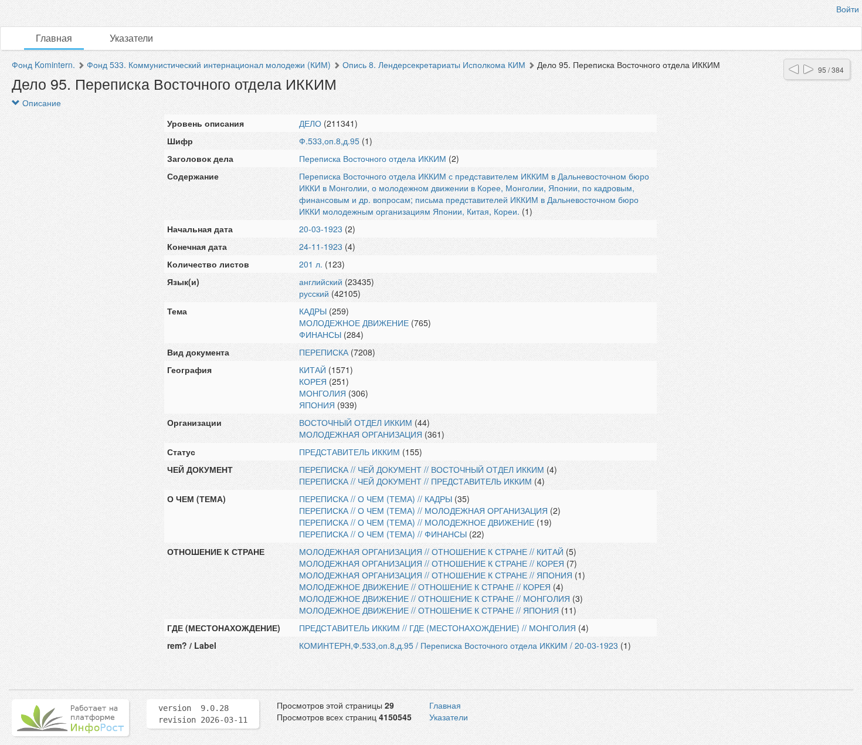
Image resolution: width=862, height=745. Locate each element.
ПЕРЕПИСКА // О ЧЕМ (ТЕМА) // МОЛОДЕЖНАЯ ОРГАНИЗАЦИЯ (423, 510)
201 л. (311, 264)
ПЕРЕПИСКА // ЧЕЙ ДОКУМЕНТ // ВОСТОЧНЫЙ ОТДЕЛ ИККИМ (421, 469)
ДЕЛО (310, 123)
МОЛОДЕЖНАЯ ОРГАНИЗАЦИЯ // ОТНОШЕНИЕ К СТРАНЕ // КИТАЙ (431, 551)
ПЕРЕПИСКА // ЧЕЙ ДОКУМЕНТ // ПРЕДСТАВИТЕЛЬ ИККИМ (415, 481)
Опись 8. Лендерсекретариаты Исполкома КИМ (433, 64)
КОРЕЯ (313, 381)
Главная (54, 38)
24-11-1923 (320, 246)
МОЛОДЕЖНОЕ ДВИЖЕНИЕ (354, 323)
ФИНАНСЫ (320, 334)
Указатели (131, 38)
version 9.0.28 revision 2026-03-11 (202, 713)
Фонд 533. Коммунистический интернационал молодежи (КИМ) (209, 64)
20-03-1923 (320, 229)
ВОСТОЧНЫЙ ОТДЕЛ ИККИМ (355, 422)
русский (314, 293)
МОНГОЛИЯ (322, 393)
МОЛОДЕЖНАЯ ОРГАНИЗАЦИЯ (360, 434)
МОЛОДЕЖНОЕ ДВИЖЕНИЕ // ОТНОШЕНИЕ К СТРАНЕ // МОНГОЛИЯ (434, 598)
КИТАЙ (312, 369)
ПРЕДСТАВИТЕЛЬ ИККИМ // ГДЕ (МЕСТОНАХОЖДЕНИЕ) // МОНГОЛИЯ (437, 628)
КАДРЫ (313, 311)
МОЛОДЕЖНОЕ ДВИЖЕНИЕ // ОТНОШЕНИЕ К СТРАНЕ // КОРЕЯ (425, 586)
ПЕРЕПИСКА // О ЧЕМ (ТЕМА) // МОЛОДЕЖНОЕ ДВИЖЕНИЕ (416, 522)
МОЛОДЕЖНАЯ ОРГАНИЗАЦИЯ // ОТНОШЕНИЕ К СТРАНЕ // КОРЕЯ (431, 563)
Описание (40, 103)
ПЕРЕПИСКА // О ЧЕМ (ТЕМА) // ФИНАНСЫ (383, 534)
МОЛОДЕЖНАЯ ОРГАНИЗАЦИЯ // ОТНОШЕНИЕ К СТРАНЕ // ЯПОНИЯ (435, 575)
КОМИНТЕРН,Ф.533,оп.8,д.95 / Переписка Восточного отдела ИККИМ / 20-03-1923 (458, 645)
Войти (847, 9)
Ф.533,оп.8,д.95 (329, 141)
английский (320, 281)
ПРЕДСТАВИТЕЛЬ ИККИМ (349, 452)
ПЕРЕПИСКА (323, 352)
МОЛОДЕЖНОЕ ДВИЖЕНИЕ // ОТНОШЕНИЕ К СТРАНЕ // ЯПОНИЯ (429, 610)
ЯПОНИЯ (317, 405)
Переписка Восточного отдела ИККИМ (372, 158)
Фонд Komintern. (43, 64)
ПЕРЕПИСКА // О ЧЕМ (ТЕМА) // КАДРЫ (375, 498)
